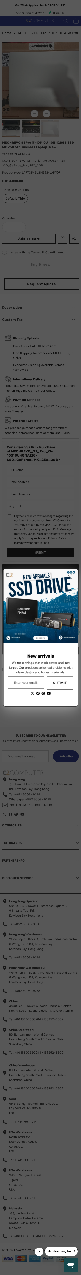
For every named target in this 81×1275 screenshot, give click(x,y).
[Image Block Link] (40, 606)
